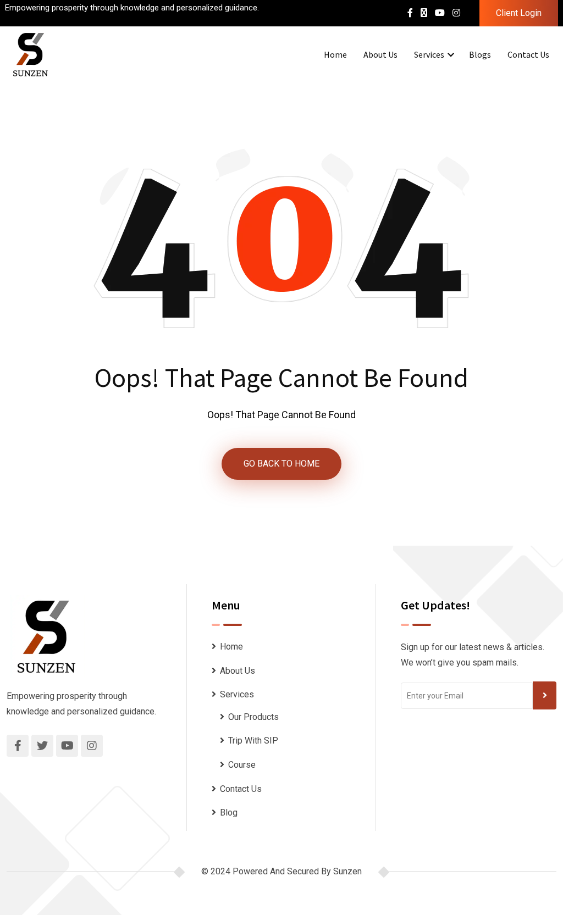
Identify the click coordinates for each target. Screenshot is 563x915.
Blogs (480, 54)
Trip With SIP (253, 740)
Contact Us (528, 54)
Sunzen (347, 871)
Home (335, 54)
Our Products (253, 717)
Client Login (519, 13)
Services (429, 54)
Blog (229, 812)
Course (242, 764)
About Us (380, 54)
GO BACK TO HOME (281, 463)
